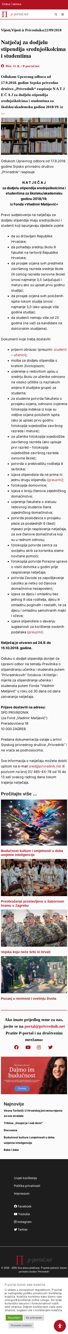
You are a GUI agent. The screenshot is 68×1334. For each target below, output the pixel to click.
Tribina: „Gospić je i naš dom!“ (23, 1123)
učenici (19, 355)
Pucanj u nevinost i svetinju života (28, 998)
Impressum (21, 1193)
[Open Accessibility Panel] (60, 1326)
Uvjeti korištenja (25, 1178)
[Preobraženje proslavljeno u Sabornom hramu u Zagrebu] (34, 893)
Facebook (24, 1206)
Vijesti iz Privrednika (27, 30)
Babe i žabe (11, 1149)
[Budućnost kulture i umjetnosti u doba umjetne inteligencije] (34, 843)
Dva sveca (10, 1130)
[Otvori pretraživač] (56, 14)
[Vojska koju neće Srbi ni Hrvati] (34, 944)
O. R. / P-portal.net (26, 66)
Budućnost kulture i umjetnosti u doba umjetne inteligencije (32, 853)
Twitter (22, 1229)
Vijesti (5, 30)
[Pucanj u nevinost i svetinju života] (34, 990)
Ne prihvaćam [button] (34, 1317)
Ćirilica (6, 4)
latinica (16, 4)
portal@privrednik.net (45, 1026)
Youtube (23, 1214)
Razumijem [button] (14, 1317)
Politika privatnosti (27, 1186)
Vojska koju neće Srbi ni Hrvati (25, 952)
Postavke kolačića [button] (21, 1325)
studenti (60, 349)
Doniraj (22, 1088)
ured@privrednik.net (45, 766)
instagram (24, 1222)
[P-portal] (15, 14)
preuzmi (55, 480)
